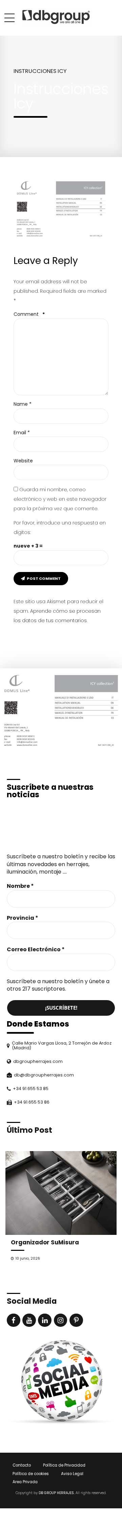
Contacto (22, 1465)
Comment (29, 314)
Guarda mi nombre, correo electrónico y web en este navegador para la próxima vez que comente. (60, 499)
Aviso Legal (72, 1473)
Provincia (22, 918)
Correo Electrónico (36, 949)
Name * (23, 404)
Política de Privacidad (64, 1465)
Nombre (20, 886)
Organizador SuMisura (45, 1242)
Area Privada (25, 1482)
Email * (22, 432)
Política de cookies (31, 1473)
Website (23, 460)
